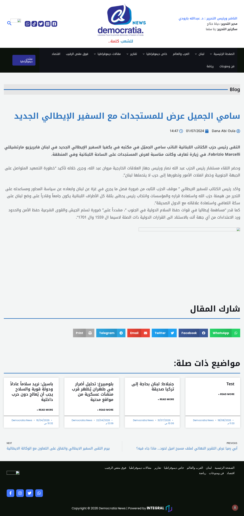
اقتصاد (56, 54)
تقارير (133, 54)
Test (230, 384)
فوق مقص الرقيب (77, 54)
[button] (9, 24)
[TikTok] (34, 24)
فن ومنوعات (226, 66)
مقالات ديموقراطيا (109, 54)
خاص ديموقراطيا (156, 54)
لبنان (201, 54)
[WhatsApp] (27, 24)
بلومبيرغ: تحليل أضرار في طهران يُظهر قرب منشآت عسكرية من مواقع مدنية (92, 391)
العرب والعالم (181, 54)
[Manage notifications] (235, 508)
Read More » (226, 394)
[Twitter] (41, 24)
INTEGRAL (155, 508)
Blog (235, 89)
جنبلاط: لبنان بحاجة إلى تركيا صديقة (153, 386)
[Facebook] (54, 24)
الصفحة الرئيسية (224, 54)
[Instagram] (48, 24)
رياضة (210, 66)
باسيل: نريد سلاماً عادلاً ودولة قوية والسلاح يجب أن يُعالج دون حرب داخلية (31, 391)
